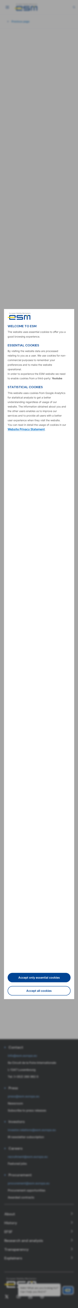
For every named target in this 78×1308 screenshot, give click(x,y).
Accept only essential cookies (39, 977)
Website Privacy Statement (26, 429)
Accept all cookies (39, 991)
